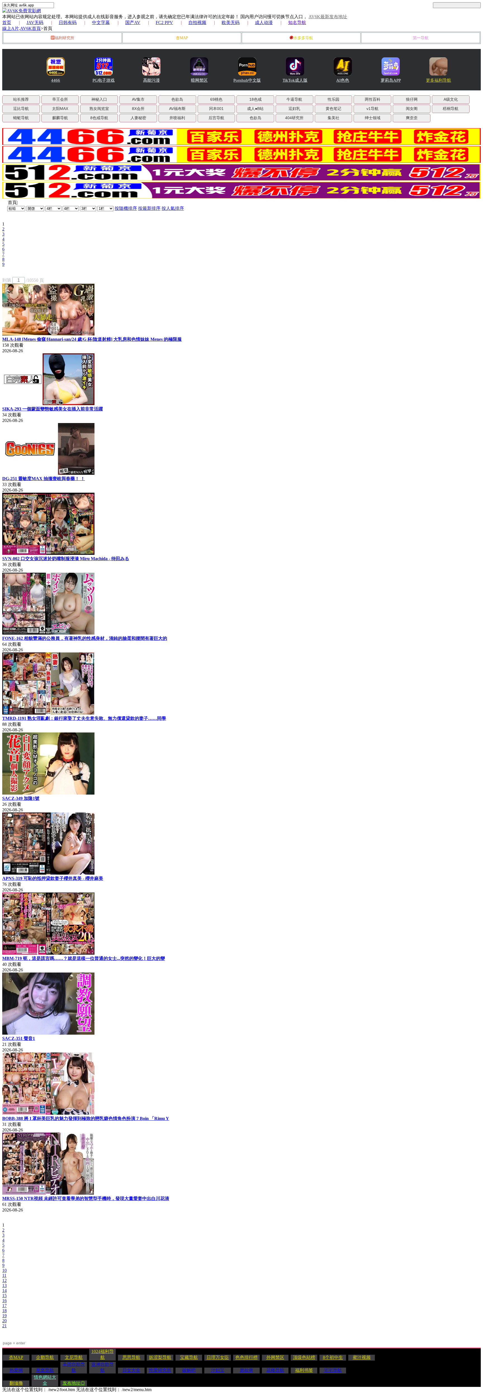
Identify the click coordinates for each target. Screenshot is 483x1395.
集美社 (333, 118)
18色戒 (255, 99)
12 (4, 1280)
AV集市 (138, 99)
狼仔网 (412, 99)
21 (4, 1325)
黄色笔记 (333, 108)
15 (4, 1295)
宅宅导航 (333, 1370)
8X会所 (138, 108)
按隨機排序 (126, 208)
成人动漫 (264, 22)
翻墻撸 (16, 1383)
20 (4, 1320)
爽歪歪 (412, 118)
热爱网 (16, 1370)
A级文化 (451, 99)
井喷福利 (177, 118)
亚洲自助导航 (102, 1367)
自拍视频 (197, 22)
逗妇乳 (294, 108)
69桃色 (216, 99)
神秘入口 (99, 99)
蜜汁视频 (362, 1357)
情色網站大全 (45, 1380)
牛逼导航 (294, 99)
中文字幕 (101, 22)
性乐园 (333, 99)
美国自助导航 (74, 1367)
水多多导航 (303, 38)
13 (4, 1285)
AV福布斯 (177, 108)
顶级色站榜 (304, 1357)
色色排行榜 (246, 1357)
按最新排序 (149, 208)
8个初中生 (333, 1357)
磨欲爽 (246, 1370)
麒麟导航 (60, 118)
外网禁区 (275, 1357)
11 (4, 1275)
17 (4, 1305)
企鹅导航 (45, 1357)
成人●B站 (255, 108)
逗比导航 (21, 108)
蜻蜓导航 (21, 118)
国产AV (132, 22)
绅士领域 (372, 118)
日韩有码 (68, 22)
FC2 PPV (164, 22)
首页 (6, 22)
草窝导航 (45, 1370)
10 (4, 1270)
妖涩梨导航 (160, 1357)
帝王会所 (60, 99)
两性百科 (372, 99)
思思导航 (131, 1357)
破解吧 (189, 1370)
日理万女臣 (218, 1357)
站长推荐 (21, 99)
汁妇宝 (217, 1370)
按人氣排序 (173, 208)
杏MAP (182, 38)
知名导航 (297, 22)
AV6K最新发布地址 (328, 16)
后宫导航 (216, 118)
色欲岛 (177, 99)
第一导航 (420, 38)
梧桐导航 (450, 108)
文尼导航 (74, 1357)
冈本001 (216, 108)
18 (4, 1310)
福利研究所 (64, 38)
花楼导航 (275, 1370)
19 (4, 1315)
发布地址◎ (74, 1383)
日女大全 (131, 1370)
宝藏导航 (189, 1357)
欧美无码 (231, 22)
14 (4, 1290)
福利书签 (304, 1370)
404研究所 (294, 118)
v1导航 (372, 108)
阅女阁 (412, 108)
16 (4, 1300)
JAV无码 (35, 22)
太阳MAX (60, 108)
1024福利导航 (102, 1354)
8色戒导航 (99, 118)
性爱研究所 (160, 1370)
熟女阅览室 (99, 108)
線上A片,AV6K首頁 (21, 28)
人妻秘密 (138, 118)
